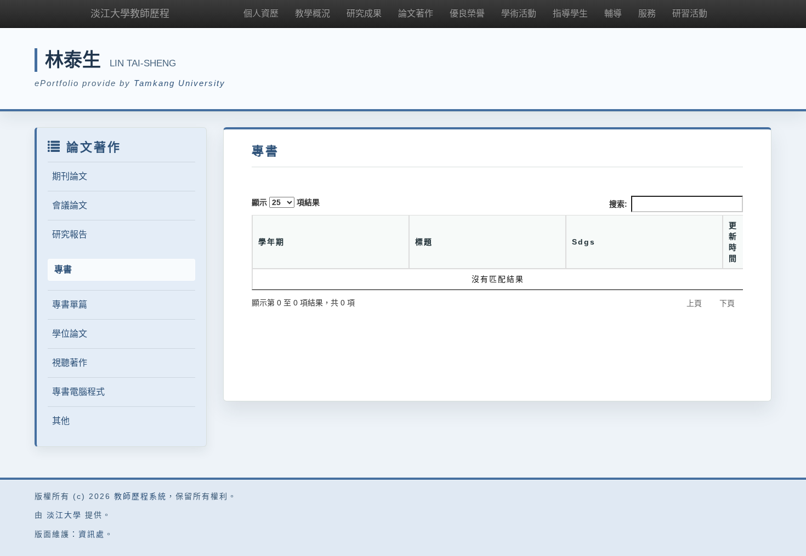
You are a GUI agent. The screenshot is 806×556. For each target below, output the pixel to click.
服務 (647, 13)
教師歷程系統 (140, 496)
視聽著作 (69, 362)
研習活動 (689, 13)
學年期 (271, 241)
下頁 (727, 303)
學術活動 (518, 13)
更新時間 (733, 242)
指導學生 (570, 13)
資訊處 (91, 534)
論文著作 (415, 13)
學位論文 (69, 333)
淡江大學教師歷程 (129, 13)
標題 (424, 241)
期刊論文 (69, 176)
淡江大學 (64, 514)
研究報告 (69, 234)
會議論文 (69, 205)
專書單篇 (69, 304)
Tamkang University (179, 83)
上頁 (694, 303)
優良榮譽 (467, 13)
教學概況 (312, 13)
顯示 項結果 (286, 202)
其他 (61, 420)
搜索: (618, 204)
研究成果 (364, 13)
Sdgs (583, 241)
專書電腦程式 (78, 391)
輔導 (613, 13)
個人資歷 (261, 13)
